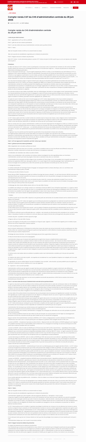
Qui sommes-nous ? (25, 439)
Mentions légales (48, 439)
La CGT (33, 439)
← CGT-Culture (12, 13)
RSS (64, 439)
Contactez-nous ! (58, 439)
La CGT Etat (39, 439)
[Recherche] (71, 7)
